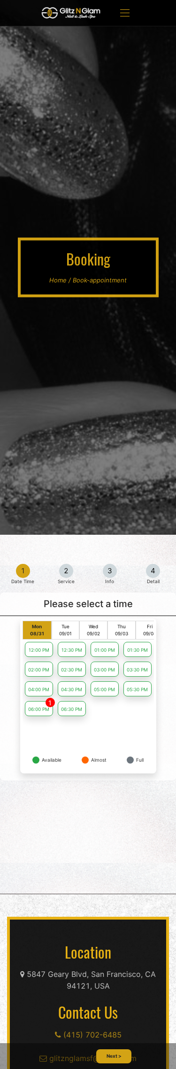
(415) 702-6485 (91, 1034)
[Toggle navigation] (124, 13)
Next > (114, 1056)
